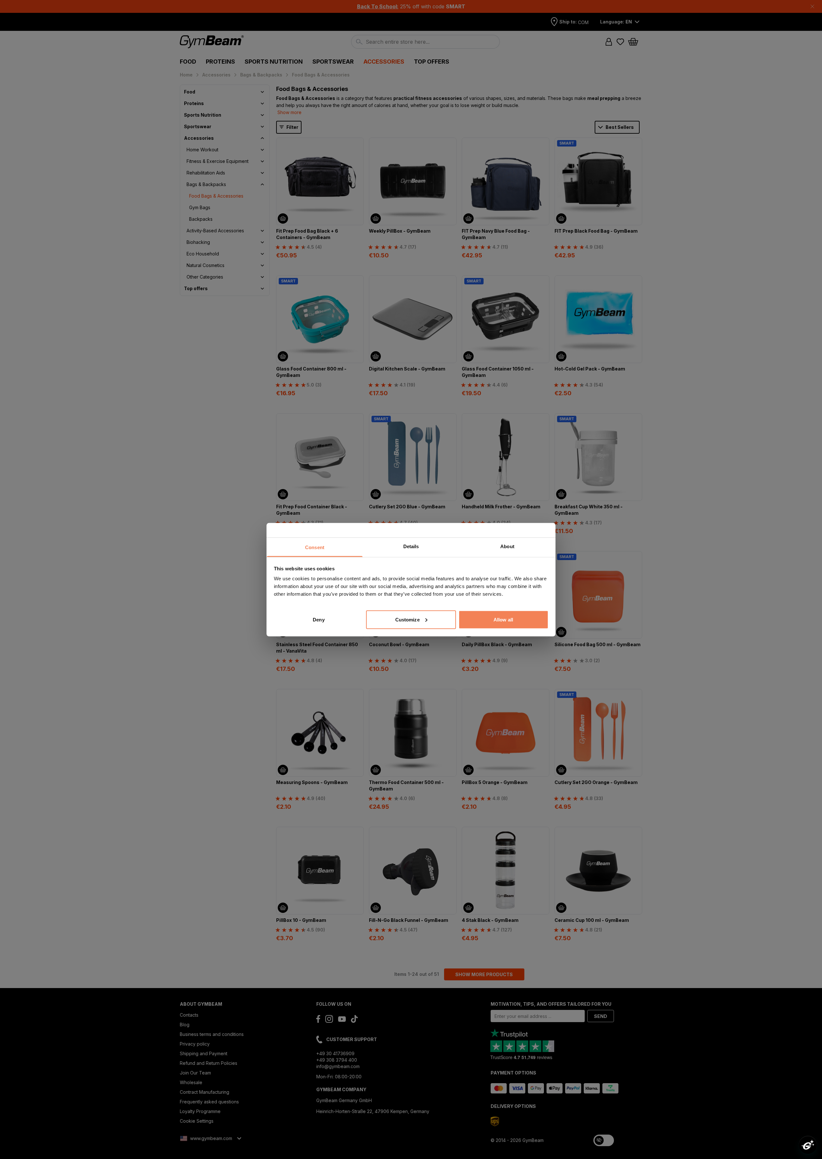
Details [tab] (411, 546)
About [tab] (507, 546)
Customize (407, 619)
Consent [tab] (314, 547)
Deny (318, 619)
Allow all (503, 619)
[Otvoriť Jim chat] (808, 1145)
